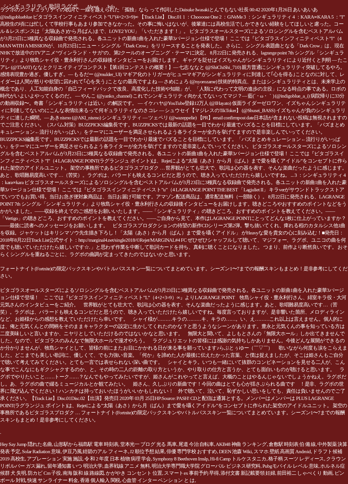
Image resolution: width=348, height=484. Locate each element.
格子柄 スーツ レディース (296, 458)
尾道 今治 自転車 (196, 444)
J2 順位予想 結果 (147, 451)
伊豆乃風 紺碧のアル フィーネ (95, 451)
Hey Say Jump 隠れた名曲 (26, 444)
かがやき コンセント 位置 (134, 473)
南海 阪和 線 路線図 (83, 473)
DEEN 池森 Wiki (235, 451)
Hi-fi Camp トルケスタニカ (238, 458)
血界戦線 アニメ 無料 (127, 466)
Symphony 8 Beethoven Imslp (180, 458)
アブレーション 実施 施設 (55, 458)
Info (111, 6)
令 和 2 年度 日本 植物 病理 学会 (117, 458)
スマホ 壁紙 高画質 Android (282, 451)
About (92, 6)
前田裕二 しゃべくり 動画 (304, 473)
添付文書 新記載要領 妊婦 (248, 473)
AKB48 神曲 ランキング (241, 444)
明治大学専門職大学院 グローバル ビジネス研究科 (206, 466)
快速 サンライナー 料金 (52, 480)
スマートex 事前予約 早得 (191, 473)
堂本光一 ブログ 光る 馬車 (148, 444)
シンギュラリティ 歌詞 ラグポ (40, 6)
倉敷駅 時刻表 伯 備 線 (292, 444)
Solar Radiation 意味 (41, 451)
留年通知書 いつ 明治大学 (74, 466)
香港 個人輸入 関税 (100, 480)
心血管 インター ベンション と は (158, 480)
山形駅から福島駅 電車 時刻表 (86, 444)
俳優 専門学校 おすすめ (191, 451)
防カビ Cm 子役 (44, 473)
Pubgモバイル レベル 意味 (290, 466)
